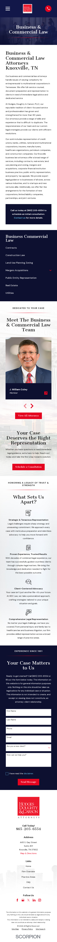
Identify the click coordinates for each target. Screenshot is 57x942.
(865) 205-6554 (35, 210)
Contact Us (28, 887)
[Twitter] (28, 900)
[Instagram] (39, 900)
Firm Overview (28, 871)
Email (9, 737)
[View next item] (32, 406)
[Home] (27, 8)
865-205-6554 (28, 829)
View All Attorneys (28, 415)
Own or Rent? (13, 770)
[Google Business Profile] (22, 900)
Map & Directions (28, 853)
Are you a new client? (16, 746)
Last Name (11, 720)
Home (28, 866)
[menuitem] (29, 247)
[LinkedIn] (34, 900)
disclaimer (28, 773)
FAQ (28, 882)
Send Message (28, 782)
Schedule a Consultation (28, 467)
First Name (11, 711)
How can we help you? (16, 755)
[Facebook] (17, 900)
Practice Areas (28, 877)
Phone (9, 728)
